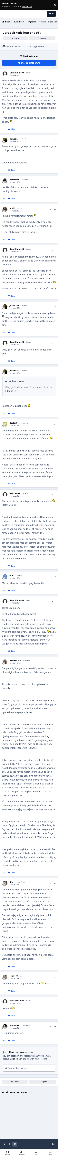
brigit (12, 208)
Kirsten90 (14, 423)
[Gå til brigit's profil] (5, 209)
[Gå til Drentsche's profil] (5, 180)
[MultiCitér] (3, 129)
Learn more (5, 5)
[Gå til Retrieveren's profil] (5, 661)
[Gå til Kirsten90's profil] (5, 424)
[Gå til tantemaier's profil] (5, 1026)
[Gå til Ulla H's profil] (5, 883)
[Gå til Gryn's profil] (5, 576)
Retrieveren (15, 660)
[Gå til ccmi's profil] (5, 977)
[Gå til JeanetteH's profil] (5, 140)
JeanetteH (14, 139)
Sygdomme (38, 46)
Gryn (11, 575)
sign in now (16, 1058)
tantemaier (14, 1025)
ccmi (11, 976)
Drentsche (14, 179)
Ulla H (12, 882)
